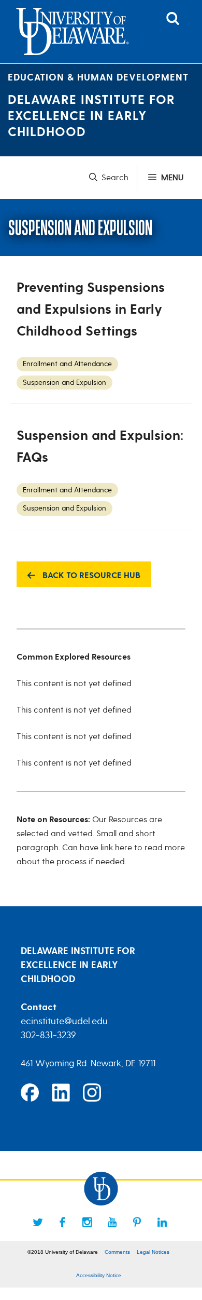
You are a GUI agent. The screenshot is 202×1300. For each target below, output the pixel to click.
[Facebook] (62, 1222)
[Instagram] (87, 1222)
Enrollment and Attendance (67, 363)
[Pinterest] (137, 1222)
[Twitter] (37, 1222)
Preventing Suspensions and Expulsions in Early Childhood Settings (91, 309)
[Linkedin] (162, 1222)
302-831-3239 (48, 1035)
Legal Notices (153, 1252)
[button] (113, 178)
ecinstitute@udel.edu (64, 1021)
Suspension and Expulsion (64, 382)
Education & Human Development (98, 78)
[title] (172, 22)
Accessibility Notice (98, 1275)
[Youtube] (112, 1222)
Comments (117, 1252)
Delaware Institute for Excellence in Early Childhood (91, 116)
